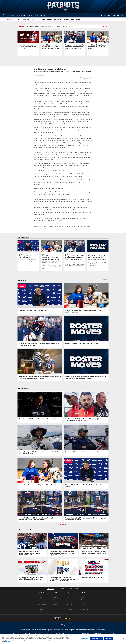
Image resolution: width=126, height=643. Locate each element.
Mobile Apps (84, 604)
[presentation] (107, 57)
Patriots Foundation (42, 604)
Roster (56, 594)
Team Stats (56, 602)
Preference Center (110, 633)
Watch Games (69, 609)
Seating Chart (69, 604)
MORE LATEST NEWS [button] (63, 383)
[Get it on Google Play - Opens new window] (67, 619)
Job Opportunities (84, 609)
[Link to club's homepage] (4, 15)
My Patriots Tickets (69, 597)
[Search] (100, 15)
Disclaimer (48, 633)
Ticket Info (69, 594)
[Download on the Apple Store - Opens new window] (57, 618)
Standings (56, 609)
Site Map (42, 611)
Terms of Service (27, 633)
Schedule (56, 606)
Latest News (42, 594)
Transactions (55, 604)
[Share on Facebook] (81, 79)
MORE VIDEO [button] (63, 524)
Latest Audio (42, 599)
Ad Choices (71, 633)
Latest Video (42, 597)
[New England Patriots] (63, 625)
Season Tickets (69, 599)
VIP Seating (69, 602)
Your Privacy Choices (84, 633)
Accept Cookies (108, 638)
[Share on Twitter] (84, 79)
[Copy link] (90, 78)
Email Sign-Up (84, 599)
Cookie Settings (97, 633)
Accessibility (38, 633)
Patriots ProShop (84, 594)
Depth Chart (56, 597)
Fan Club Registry (84, 597)
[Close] (123, 638)
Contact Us (84, 611)
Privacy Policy (14, 633)
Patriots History (42, 606)
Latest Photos (42, 602)
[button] (59, 57)
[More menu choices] (47, 15)
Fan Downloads (84, 602)
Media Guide (84, 606)
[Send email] (87, 79)
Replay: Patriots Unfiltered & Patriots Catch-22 (36, 26)
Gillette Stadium (69, 606)
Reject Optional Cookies (96, 638)
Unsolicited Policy (60, 633)
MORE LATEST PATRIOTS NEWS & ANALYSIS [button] (63, 60)
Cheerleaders (42, 609)
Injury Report (55, 599)
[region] (63, 638)
